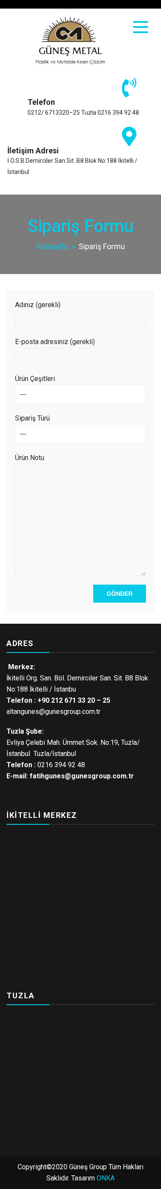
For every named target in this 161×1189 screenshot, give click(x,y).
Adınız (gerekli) (38, 305)
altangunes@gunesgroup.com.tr (53, 711)
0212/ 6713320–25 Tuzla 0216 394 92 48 (83, 112)
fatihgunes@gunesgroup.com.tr (82, 776)
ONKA (106, 1178)
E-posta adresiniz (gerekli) (55, 342)
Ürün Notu (29, 458)
